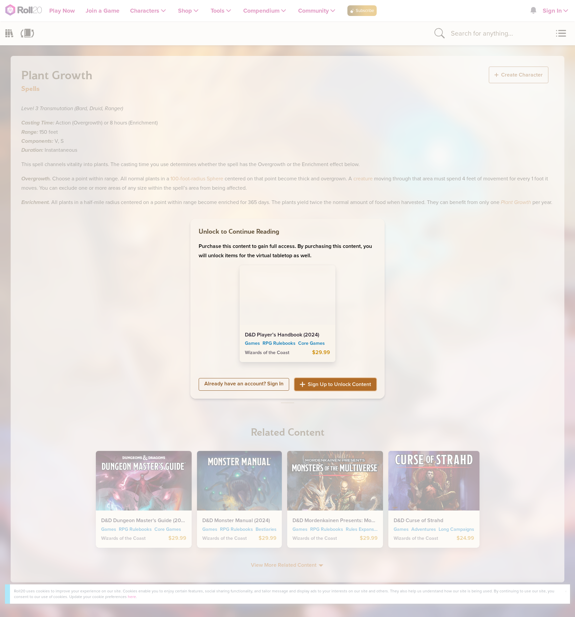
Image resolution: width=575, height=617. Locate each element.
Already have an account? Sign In (244, 383)
